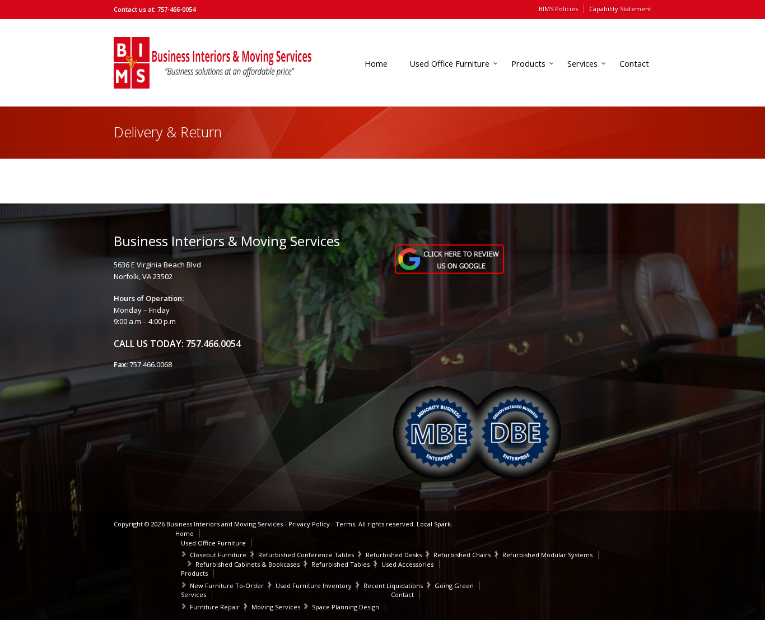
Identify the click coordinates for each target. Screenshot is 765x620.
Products (528, 63)
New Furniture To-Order (227, 585)
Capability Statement (620, 8)
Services (582, 63)
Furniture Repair (215, 607)
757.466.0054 (213, 343)
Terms (345, 524)
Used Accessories (407, 564)
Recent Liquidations (393, 585)
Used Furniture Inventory (314, 585)
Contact (634, 63)
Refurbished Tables (340, 564)
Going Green (454, 585)
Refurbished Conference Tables (306, 554)
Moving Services (275, 607)
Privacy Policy (309, 524)
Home (376, 63)
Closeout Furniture (218, 554)
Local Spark (434, 524)
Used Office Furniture (449, 63)
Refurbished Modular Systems (547, 554)
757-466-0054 (176, 9)
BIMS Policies (558, 8)
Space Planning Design (345, 607)
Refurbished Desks (394, 554)
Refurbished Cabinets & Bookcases (247, 564)
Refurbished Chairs (462, 554)
